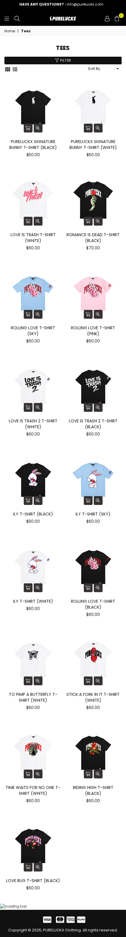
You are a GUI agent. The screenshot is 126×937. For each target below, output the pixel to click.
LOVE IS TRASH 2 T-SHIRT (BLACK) (93, 424)
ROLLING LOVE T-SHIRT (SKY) (33, 331)
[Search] (17, 18)
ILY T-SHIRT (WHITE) (33, 601)
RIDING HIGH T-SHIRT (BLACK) (93, 790)
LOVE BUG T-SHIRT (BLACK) (33, 881)
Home (9, 31)
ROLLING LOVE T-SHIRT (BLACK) (93, 604)
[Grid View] (7, 69)
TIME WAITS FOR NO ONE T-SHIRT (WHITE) (33, 790)
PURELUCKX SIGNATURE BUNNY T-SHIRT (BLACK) (33, 144)
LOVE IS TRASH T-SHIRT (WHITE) (33, 238)
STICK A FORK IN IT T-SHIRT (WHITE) (93, 697)
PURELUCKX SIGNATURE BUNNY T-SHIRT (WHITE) (93, 144)
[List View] (15, 69)
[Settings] (107, 18)
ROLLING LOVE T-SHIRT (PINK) (93, 331)
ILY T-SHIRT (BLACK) (33, 514)
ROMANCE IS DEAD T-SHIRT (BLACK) (93, 238)
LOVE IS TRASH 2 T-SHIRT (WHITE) (33, 424)
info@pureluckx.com (61, 4)
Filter (65, 60)
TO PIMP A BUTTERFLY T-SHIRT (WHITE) (33, 697)
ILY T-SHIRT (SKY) (93, 514)
